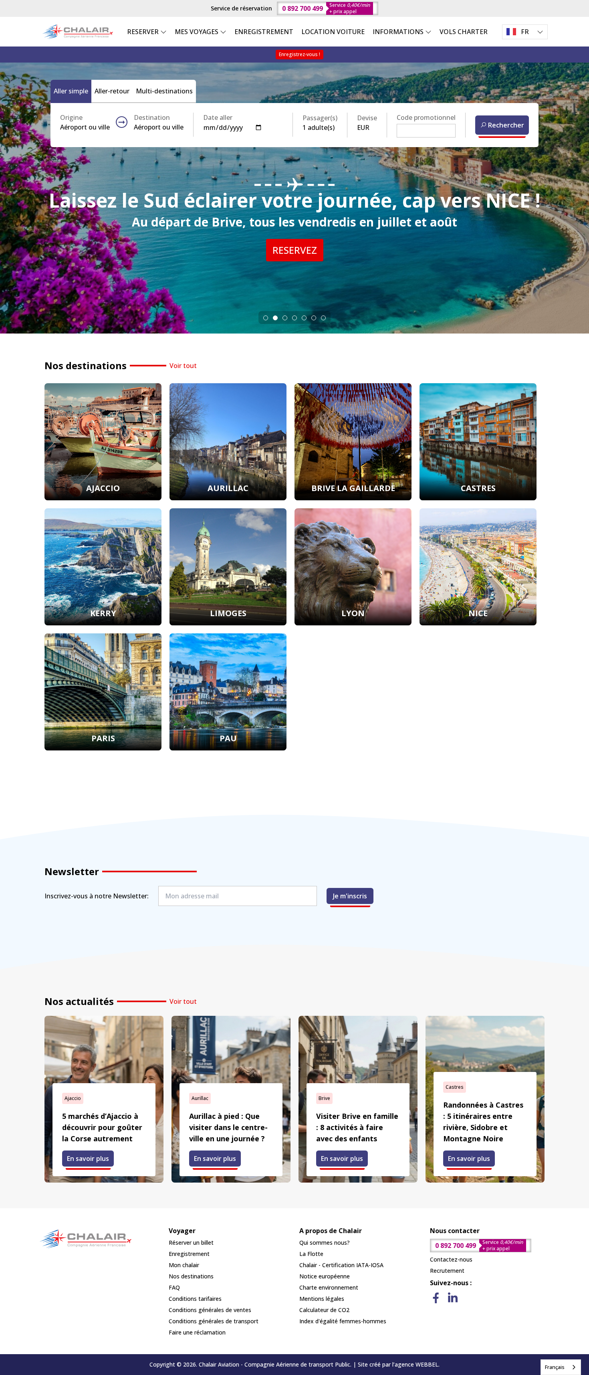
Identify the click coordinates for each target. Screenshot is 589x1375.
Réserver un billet (191, 1242)
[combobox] (561, 1367)
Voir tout (183, 365)
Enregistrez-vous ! (299, 54)
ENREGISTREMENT (263, 31)
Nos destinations (191, 1276)
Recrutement (447, 1270)
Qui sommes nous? (324, 1242)
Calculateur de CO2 (324, 1310)
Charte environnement (328, 1287)
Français (555, 1367)
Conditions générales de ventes (210, 1310)
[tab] (265, 317)
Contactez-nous (451, 1259)
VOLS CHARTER (464, 31)
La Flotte (311, 1254)
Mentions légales (321, 1298)
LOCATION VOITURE (333, 31)
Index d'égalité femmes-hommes (342, 1321)
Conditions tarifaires (195, 1298)
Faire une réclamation (197, 1332)
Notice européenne (324, 1276)
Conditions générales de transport (213, 1321)
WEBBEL (427, 1364)
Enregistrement (189, 1254)
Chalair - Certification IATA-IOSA (341, 1265)
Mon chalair (184, 1265)
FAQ (174, 1287)
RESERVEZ (294, 250)
